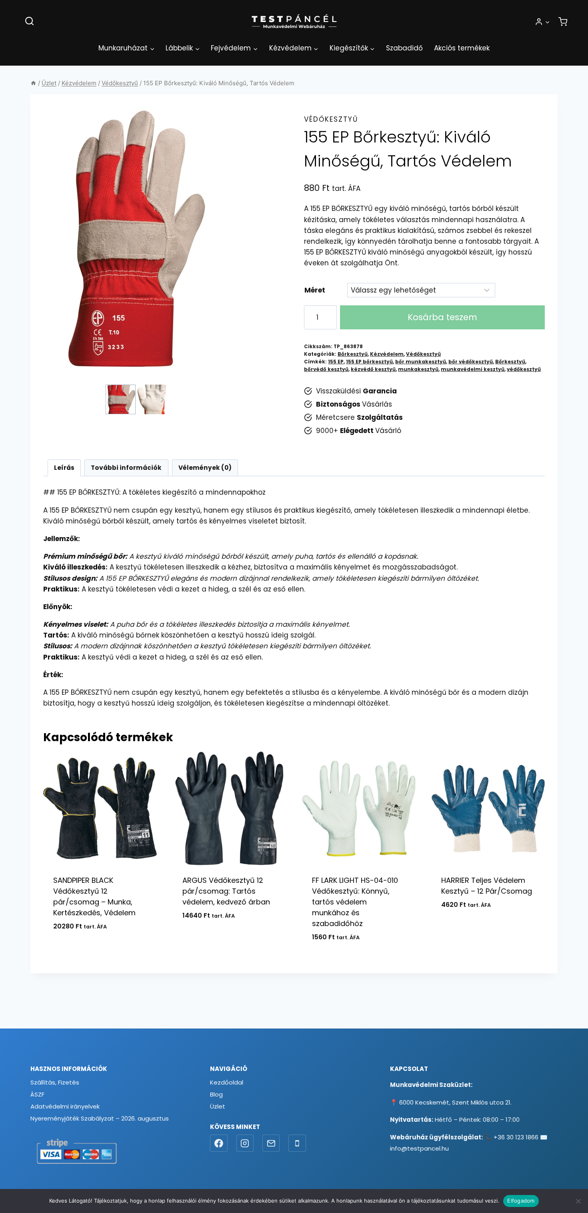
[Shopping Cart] (562, 21)
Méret (314, 290)
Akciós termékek (462, 48)
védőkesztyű (524, 369)
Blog (216, 1094)
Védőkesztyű (331, 119)
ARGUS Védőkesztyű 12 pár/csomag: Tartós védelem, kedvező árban (226, 891)
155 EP (336, 362)
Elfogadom (520, 1200)
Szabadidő (404, 48)
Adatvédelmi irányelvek (65, 1106)
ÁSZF (37, 1094)
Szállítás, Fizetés (54, 1082)
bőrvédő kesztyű (326, 369)
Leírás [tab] (64, 467)
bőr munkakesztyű (420, 362)
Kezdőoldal (226, 1082)
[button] (547, 21)
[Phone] (297, 1143)
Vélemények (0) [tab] (205, 467)
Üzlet (217, 1106)
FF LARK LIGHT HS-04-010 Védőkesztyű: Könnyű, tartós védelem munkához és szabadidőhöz (355, 901)
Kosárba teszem (442, 317)
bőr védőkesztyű (470, 362)
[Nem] (578, 1201)
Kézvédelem (387, 354)
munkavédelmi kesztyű (472, 369)
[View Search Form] (29, 21)
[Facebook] (219, 1143)
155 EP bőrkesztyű (369, 362)
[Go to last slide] (110, 399)
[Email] (271, 1143)
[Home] (33, 83)
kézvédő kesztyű (373, 369)
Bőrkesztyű (353, 354)
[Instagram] (245, 1143)
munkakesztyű (418, 369)
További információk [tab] (126, 467)
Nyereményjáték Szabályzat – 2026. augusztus (99, 1118)
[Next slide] (162, 399)
